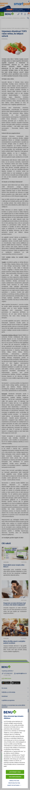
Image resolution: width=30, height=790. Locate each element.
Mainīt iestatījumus (13, 785)
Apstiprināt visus (15, 772)
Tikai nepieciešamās (15, 776)
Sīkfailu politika (14, 780)
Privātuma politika (14, 783)
